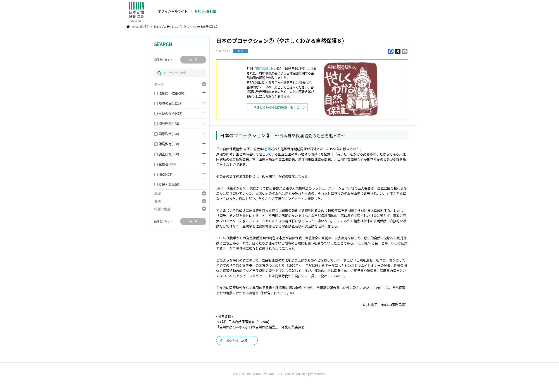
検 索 (193, 59)
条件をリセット (163, 59)
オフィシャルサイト (173, 11)
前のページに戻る (236, 340)
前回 (267, 148)
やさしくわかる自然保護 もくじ (276, 107)
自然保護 (262, 68)
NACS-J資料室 (205, 11)
